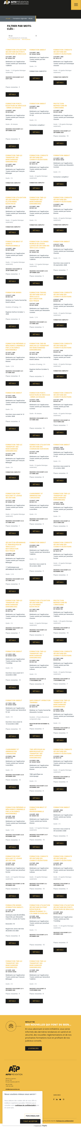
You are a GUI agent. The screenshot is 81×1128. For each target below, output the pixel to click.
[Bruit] (22, 36)
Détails (12, 94)
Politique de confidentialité (64, 1121)
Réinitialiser (26, 39)
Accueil (8, 18)
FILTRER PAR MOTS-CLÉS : (19, 27)
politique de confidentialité (25, 1105)
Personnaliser (32, 1116)
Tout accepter (30, 1121)
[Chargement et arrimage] (22, 38)
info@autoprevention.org (13, 1089)
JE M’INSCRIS (33, 1048)
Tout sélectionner (13, 39)
